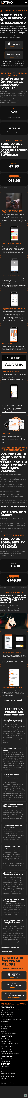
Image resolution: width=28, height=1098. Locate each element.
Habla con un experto (7, 1076)
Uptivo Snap (5, 1029)
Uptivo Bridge (5, 1039)
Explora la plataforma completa (11, 1010)
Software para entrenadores (10, 1053)
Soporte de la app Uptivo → (10, 947)
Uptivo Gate (4, 1024)
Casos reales (5, 1069)
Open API (4, 1031)
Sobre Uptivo (5, 1066)
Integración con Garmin (8, 1033)
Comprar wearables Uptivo (9, 1043)
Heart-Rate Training (7, 1012)
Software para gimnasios (9, 1049)
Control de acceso (6, 1051)
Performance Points (7, 1014)
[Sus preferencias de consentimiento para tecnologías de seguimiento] (25, 1095)
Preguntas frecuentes (8, 1074)
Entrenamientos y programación (11, 1019)
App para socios (6, 1026)
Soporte (3, 1078)
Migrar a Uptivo (5, 1061)
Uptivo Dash (5, 1021)
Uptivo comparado (7, 1059)
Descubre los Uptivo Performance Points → (14, 411)
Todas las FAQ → (6, 951)
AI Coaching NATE (6, 1017)
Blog (2, 1071)
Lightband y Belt (6, 1041)
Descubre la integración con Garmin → (12, 379)
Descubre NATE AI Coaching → (14, 700)
